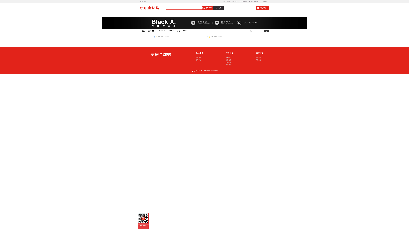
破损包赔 (228, 60)
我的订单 (234, 1)
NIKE (185, 31)
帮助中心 (265, 1)
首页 (143, 31)
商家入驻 (258, 60)
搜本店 (218, 8)
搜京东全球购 (207, 8)
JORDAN (171, 31)
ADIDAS (162, 31)
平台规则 (258, 57)
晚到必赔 (228, 62)
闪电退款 (228, 64)
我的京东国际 (243, 1)
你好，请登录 (226, 1)
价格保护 (228, 57)
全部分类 (151, 31)
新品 (178, 31)
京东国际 (153, 9)
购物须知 (198, 57)
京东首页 (144, 1)
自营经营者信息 (213, 71)
